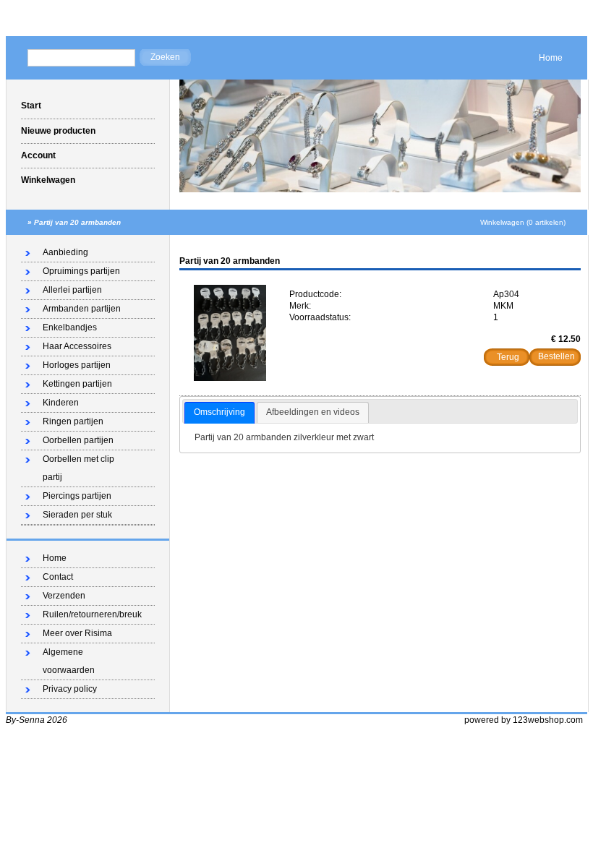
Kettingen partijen (77, 384)
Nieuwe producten (58, 131)
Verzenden (64, 596)
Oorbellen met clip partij (78, 468)
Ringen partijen (73, 421)
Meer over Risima (77, 633)
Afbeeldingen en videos (312, 412)
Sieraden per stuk (77, 515)
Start (31, 105)
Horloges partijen (77, 365)
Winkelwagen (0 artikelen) (523, 222)
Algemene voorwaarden (69, 661)
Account (38, 155)
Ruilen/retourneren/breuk (92, 614)
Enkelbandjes (70, 327)
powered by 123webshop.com (523, 720)
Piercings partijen (77, 496)
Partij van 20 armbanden (77, 222)
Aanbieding (65, 252)
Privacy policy (70, 689)
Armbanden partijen (82, 309)
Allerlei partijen (72, 290)
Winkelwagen (48, 180)
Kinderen (61, 403)
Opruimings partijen (81, 271)
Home (551, 57)
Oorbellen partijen (78, 440)
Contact (58, 577)
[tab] (219, 413)
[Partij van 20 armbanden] (230, 378)
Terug (508, 357)
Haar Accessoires (77, 346)
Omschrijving (219, 412)
